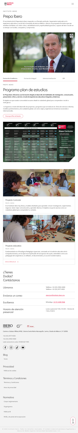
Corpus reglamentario (11, 401)
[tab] (10, 79)
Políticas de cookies (10, 371)
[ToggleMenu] (72, 4)
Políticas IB (7, 412)
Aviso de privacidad (10, 387)
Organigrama (8, 406)
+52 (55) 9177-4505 (9, 336)
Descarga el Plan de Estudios (13, 116)
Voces (6, 359)
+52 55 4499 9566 (59, 302)
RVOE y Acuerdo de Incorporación (14, 417)
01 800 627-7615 (24, 342)
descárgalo (10, 262)
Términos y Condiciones (11, 382)
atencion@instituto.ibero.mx (55, 295)
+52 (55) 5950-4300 (9, 339)
